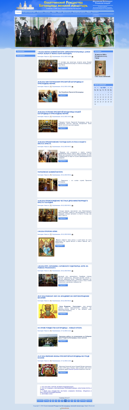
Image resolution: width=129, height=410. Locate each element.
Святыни (47, 12)
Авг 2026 (103, 87)
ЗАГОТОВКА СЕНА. (47, 394)
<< (95, 87)
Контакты (95, 12)
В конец (89, 400)
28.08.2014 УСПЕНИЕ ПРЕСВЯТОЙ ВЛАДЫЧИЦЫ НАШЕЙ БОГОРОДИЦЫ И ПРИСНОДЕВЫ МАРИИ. (59, 112)
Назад (46, 400)
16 (75, 400)
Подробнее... (63, 68)
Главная (18, 12)
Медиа (89, 12)
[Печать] (72, 56)
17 (78, 400)
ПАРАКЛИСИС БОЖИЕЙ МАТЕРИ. (50, 172)
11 (59, 400)
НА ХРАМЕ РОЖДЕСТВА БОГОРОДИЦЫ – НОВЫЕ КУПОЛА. (60, 328)
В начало (40, 400)
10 (56, 400)
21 (105, 99)
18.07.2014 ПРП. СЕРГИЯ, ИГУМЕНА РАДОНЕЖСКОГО (57, 387)
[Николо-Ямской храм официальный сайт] (64, 9)
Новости (46, 56)
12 (62, 400)
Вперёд (83, 400)
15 (72, 400)
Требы (60, 12)
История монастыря (28, 12)
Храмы (54, 12)
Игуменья (40, 12)
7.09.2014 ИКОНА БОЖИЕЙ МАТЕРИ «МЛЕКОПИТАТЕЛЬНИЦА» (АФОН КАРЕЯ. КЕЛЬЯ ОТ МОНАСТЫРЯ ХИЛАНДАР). (64, 52)
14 (68, 400)
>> (111, 87)
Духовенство (67, 12)
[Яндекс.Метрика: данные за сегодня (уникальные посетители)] (64, 408)
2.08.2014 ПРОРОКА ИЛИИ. (48, 231)
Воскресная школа (79, 12)
